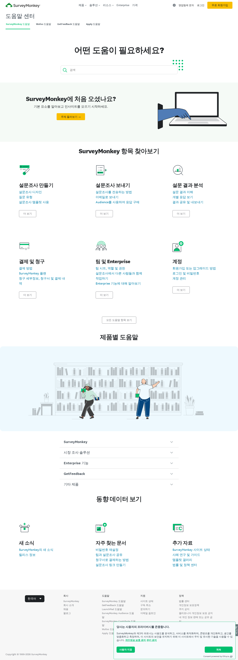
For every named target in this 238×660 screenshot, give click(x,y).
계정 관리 (179, 278)
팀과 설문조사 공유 (109, 555)
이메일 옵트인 (148, 613)
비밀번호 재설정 (107, 550)
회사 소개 (68, 605)
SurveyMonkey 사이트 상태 (191, 550)
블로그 (67, 613)
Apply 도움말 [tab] (93, 24)
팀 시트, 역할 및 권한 (110, 268)
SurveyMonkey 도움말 (114, 601)
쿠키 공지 (152, 640)
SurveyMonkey (71, 601)
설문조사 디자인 (30, 192)
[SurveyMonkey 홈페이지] (23, 6)
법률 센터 (184, 601)
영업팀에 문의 (186, 5)
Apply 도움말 (109, 633)
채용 (65, 609)
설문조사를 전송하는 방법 (114, 192)
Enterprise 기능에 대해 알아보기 (118, 283)
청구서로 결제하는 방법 (112, 560)
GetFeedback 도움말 (113, 605)
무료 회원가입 (220, 5)
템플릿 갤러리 (182, 560)
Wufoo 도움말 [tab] (43, 24)
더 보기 (27, 213)
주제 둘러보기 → (71, 117)
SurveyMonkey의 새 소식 (36, 550)
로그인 (200, 5)
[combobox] (34, 598)
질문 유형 (25, 197)
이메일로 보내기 (107, 197)
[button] (119, 442)
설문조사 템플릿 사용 (34, 202)
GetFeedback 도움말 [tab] (68, 24)
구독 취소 (145, 605)
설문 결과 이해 (182, 192)
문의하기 (145, 609)
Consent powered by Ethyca (216, 656)
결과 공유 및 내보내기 (187, 202)
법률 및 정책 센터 (184, 565)
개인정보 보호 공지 (135, 640)
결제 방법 (25, 268)
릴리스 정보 (27, 555)
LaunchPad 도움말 (112, 609)
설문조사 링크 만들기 (111, 565)
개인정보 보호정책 (189, 605)
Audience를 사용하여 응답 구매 (117, 202)
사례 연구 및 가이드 (186, 555)
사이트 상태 (146, 601)
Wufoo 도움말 (109, 629)
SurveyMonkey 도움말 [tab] (18, 24)
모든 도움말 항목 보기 (119, 320)
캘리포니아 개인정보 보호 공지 (196, 613)
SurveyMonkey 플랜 (32, 273)
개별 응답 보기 (182, 197)
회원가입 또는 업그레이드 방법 (194, 268)
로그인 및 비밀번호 (185, 273)
